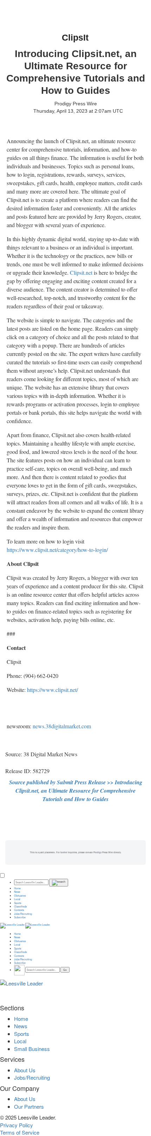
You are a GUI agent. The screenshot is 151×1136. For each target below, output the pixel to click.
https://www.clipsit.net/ (52, 689)
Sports (17, 903)
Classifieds (20, 906)
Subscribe (20, 917)
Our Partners (29, 1106)
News (17, 891)
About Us (24, 1070)
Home (17, 888)
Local (17, 899)
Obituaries (20, 895)
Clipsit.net (81, 272)
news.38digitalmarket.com (62, 726)
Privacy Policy (16, 1125)
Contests (19, 910)
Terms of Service (19, 1132)
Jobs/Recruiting (23, 914)
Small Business (32, 1048)
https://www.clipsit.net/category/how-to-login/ (57, 549)
